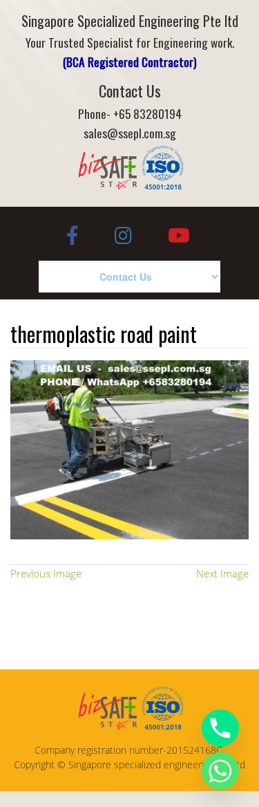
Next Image (222, 573)
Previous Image (45, 573)
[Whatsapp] (220, 771)
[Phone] (220, 728)
